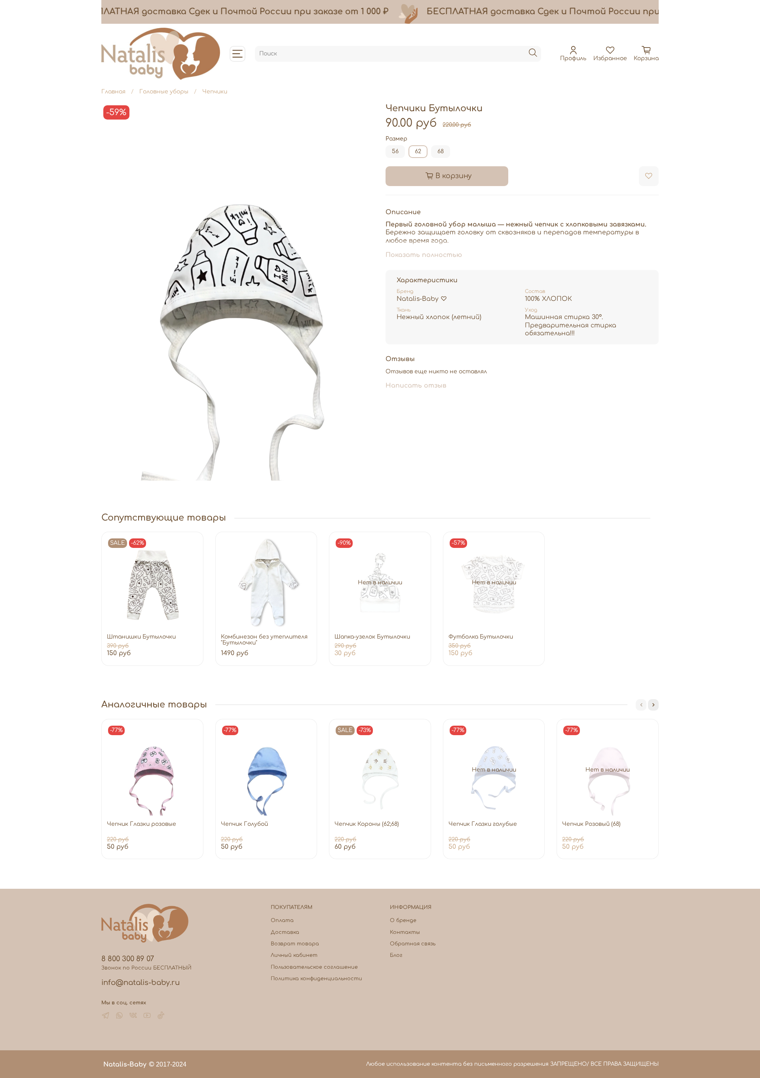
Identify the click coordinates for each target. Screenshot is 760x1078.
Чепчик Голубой (244, 824)
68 (440, 151)
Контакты (405, 932)
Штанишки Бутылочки (141, 637)
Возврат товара (295, 944)
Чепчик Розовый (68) (591, 824)
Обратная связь (412, 944)
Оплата (282, 920)
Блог (396, 955)
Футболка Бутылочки (480, 637)
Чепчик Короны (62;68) (366, 824)
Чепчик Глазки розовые (141, 824)
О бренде (403, 920)
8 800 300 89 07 (127, 959)
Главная (113, 92)
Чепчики (214, 92)
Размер (396, 139)
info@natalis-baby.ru (140, 983)
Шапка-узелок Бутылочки (372, 637)
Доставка (285, 932)
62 (418, 151)
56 (395, 151)
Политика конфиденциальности (316, 978)
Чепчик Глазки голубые (482, 824)
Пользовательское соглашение (314, 967)
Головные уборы (163, 92)
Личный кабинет (294, 955)
